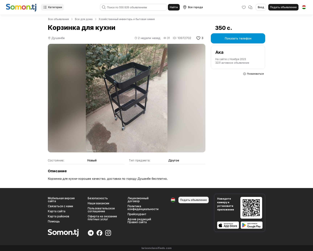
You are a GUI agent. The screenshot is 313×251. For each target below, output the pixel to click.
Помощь (54, 221)
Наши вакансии (98, 203)
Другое (173, 160)
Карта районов (58, 216)
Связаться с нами (60, 206)
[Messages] (250, 7)
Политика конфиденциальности (143, 207)
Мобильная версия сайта (61, 200)
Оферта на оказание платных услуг (102, 218)
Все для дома (84, 19)
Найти (174, 7)
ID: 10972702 (182, 38)
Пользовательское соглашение (101, 210)
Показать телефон (238, 38)
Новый (92, 160)
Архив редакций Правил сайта (139, 220)
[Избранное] (244, 7)
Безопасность (98, 198)
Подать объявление (283, 7)
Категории (55, 7)
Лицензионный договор (138, 200)
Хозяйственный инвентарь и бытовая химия (127, 19)
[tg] (304, 7)
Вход (261, 7)
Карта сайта (56, 211)
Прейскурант (137, 214)
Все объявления (58, 19)
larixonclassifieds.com (156, 248)
